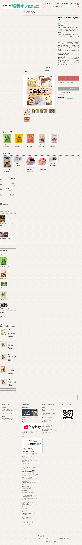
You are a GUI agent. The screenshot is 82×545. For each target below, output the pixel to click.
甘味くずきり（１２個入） (33, 169)
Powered (44, 541)
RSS (71, 538)
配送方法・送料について (51, 538)
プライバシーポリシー (29, 538)
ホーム (7, 538)
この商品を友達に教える (64, 92)
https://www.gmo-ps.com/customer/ (26, 518)
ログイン (59, 3)
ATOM (74, 538)
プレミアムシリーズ (31, 11)
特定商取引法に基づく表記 (63, 538)
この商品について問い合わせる (68, 88)
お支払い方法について (40, 538)
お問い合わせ (21, 538)
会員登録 (66, 3)
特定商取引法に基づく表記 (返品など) (66, 82)
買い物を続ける (62, 94)
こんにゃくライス (31, 13)
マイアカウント (50, 3)
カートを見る (75, 3)
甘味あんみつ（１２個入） (45, 169)
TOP (24, 11)
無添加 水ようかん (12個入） (21, 163)
